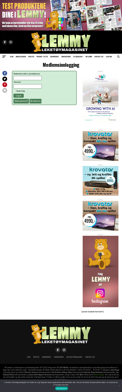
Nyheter (36, 357)
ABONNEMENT (54, 56)
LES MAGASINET (78, 56)
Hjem (28, 357)
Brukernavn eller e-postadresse (26, 74)
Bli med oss (35, 101)
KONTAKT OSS (98, 56)
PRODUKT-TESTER (42, 56)
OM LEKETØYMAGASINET (74, 357)
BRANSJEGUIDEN (21, 56)
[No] (119, 385)
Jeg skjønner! (61, 388)
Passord (17, 82)
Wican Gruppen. (99, 374)
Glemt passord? (21, 101)
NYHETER (31, 56)
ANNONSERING (66, 56)
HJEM (11, 56)
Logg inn (109, 56)
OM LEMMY (88, 56)
